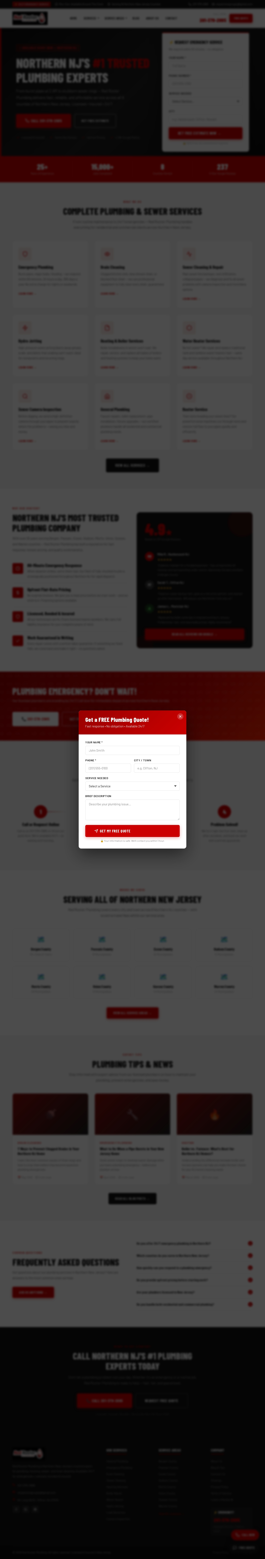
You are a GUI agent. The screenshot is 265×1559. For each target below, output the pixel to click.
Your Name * (94, 742)
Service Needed (96, 778)
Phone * (90, 760)
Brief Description (98, 796)
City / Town (142, 760)
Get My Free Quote (115, 831)
